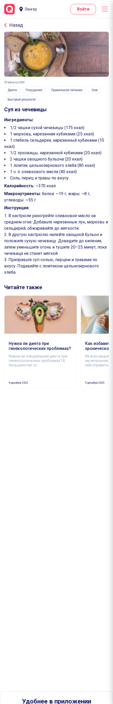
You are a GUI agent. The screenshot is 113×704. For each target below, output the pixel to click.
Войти (83, 9)
